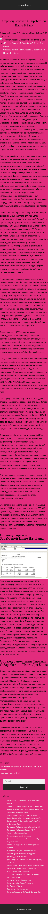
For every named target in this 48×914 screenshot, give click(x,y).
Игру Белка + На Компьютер (17, 889)
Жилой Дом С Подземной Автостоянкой (21, 851)
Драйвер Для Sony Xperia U (17, 857)
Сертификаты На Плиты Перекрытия (20, 883)
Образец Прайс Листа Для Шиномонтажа (22, 815)
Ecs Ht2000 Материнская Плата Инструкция (23, 874)
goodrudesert (24, 5)
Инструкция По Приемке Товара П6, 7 (21, 830)
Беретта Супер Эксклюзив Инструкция (21, 854)
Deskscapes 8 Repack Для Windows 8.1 (21, 868)
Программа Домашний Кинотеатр (19, 836)
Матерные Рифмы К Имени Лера (19, 880)
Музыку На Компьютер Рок (17, 833)
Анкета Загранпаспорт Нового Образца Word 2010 (25, 809)
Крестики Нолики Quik (10, 773)
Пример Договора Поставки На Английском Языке (25, 865)
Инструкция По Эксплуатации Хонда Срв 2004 (24, 827)
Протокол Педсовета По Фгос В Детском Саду (24, 892)
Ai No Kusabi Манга (14, 824)
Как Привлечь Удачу (14, 886)
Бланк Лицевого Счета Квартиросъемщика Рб (24, 818)
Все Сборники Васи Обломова (18, 871)
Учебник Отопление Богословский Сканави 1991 (25, 806)
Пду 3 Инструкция (13, 877)
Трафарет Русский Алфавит (17, 812)
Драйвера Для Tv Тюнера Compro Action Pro (23, 821)
